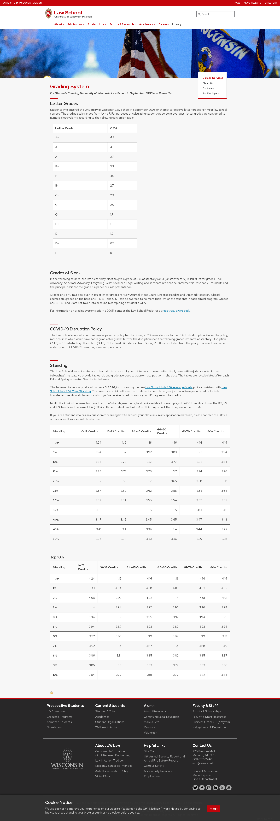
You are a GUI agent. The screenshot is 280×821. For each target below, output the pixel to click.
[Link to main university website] (67, 758)
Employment (152, 776)
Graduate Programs (59, 717)
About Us (208, 83)
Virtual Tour (102, 776)
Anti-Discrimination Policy (111, 771)
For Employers (211, 93)
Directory (271, 2)
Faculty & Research (122, 24)
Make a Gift (151, 722)
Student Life (96, 24)
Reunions (150, 727)
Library (176, 24)
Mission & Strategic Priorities (113, 766)
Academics (146, 24)
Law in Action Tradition (109, 760)
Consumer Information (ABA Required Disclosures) (112, 753)
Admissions (74, 24)
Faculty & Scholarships (206, 711)
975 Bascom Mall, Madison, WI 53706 (204, 753)
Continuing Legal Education (161, 717)
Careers (163, 24)
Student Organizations (109, 722)
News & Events (252, 2)
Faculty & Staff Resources (209, 717)
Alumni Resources (155, 711)
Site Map (150, 751)
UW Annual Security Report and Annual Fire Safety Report (164, 758)
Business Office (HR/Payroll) (211, 722)
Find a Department (204, 779)
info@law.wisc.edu (203, 763)
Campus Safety (154, 766)
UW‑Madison (22, 2)
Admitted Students (59, 722)
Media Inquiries (201, 775)
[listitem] (195, 788)
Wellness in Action (106, 727)
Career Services (213, 78)
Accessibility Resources (159, 771)
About (58, 24)
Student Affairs (105, 711)
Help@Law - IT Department (210, 727)
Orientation (54, 727)
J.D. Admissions (56, 711)
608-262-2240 (202, 759)
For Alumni (208, 88)
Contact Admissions (205, 771)
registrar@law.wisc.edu (176, 310)
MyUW (237, 2)
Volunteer (150, 732)
